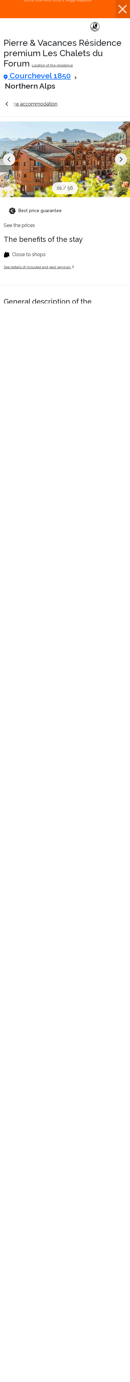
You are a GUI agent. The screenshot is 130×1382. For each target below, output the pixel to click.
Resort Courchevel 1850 (94, 104)
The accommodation (33, 104)
